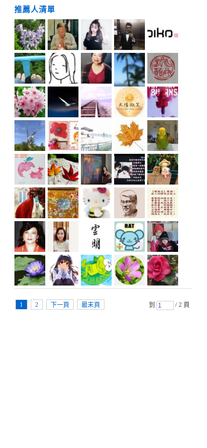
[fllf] (63, 70)
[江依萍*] (29, 204)
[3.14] (129, 238)
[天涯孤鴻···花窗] (63, 103)
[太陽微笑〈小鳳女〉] (129, 103)
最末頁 (90, 304)
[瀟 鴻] (63, 170)
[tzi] (129, 70)
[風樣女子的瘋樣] (96, 103)
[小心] (162, 137)
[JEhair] (162, 36)
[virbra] (29, 170)
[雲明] (96, 238)
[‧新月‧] (63, 271)
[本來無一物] (63, 204)
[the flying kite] (29, 70)
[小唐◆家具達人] (129, 36)
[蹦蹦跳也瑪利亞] (96, 70)
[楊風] (129, 137)
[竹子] (29, 271)
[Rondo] (96, 137)
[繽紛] (96, 170)
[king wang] (63, 36)
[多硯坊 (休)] (162, 238)
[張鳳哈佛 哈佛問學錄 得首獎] (29, 238)
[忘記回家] (96, 271)
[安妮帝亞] (29, 137)
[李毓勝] (129, 204)
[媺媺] (29, 36)
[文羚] (162, 170)
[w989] (162, 271)
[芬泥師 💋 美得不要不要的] (129, 170)
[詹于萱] (63, 238)
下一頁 (60, 304)
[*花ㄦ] (129, 271)
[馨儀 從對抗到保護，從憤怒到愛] (162, 103)
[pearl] (29, 103)
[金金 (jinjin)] (63, 137)
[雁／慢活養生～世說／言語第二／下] (162, 204)
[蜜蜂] (96, 204)
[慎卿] (162, 70)
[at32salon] (96, 36)
